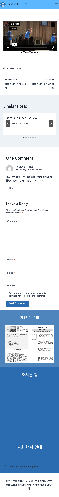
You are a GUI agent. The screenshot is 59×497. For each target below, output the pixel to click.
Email (11, 272)
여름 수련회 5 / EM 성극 (15, 84)
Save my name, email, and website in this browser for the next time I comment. (29, 294)
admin (12, 123)
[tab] (23, 137)
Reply (10, 188)
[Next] (51, 123)
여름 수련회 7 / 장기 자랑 (43, 84)
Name (11, 259)
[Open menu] (56, 4)
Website (11, 285)
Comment (13, 221)
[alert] (29, 467)
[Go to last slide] (8, 123)
